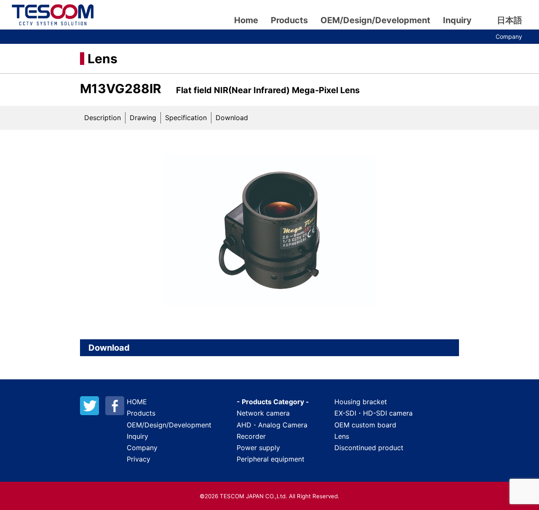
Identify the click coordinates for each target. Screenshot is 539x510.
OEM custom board (365, 425)
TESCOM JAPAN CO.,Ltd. (52, 14)
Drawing (143, 117)
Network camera (263, 413)
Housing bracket (360, 401)
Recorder (251, 436)
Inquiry (457, 20)
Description (102, 117)
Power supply (258, 447)
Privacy (138, 459)
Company (509, 36)
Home (246, 20)
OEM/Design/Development (375, 20)
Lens (102, 58)
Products (289, 20)
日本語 (509, 20)
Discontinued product (368, 447)
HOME (137, 401)
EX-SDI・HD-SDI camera (373, 413)
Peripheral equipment (270, 459)
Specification (186, 117)
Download (232, 117)
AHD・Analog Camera (272, 425)
